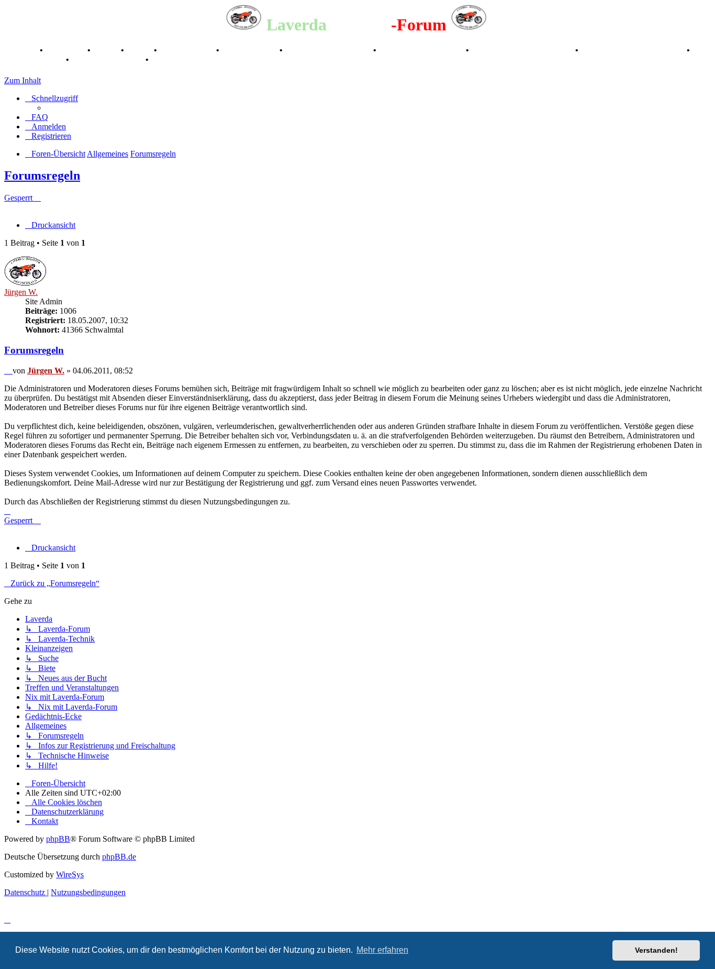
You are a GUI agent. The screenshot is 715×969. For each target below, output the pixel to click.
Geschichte (66, 50)
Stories (107, 50)
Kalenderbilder (250, 50)
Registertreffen (187, 50)
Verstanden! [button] (656, 950)
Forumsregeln (42, 175)
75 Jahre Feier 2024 (108, 59)
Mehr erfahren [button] (382, 949)
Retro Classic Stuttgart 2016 (523, 50)
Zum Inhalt (22, 80)
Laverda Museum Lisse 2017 (634, 50)
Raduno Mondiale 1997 (422, 50)
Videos (140, 50)
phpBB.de (119, 856)
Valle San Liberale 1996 (329, 50)
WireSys (70, 874)
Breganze (21, 50)
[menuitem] (36, 117)
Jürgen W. (21, 292)
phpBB (58, 838)
